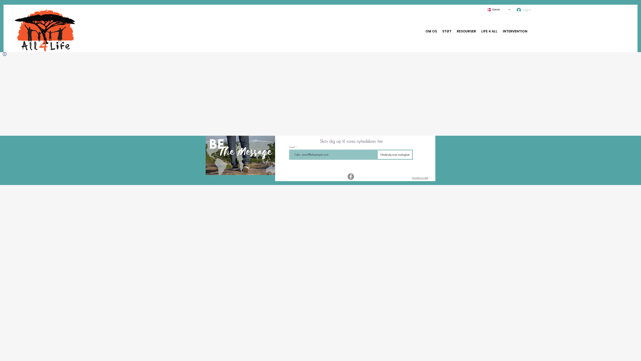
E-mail (292, 147)
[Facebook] (351, 176)
